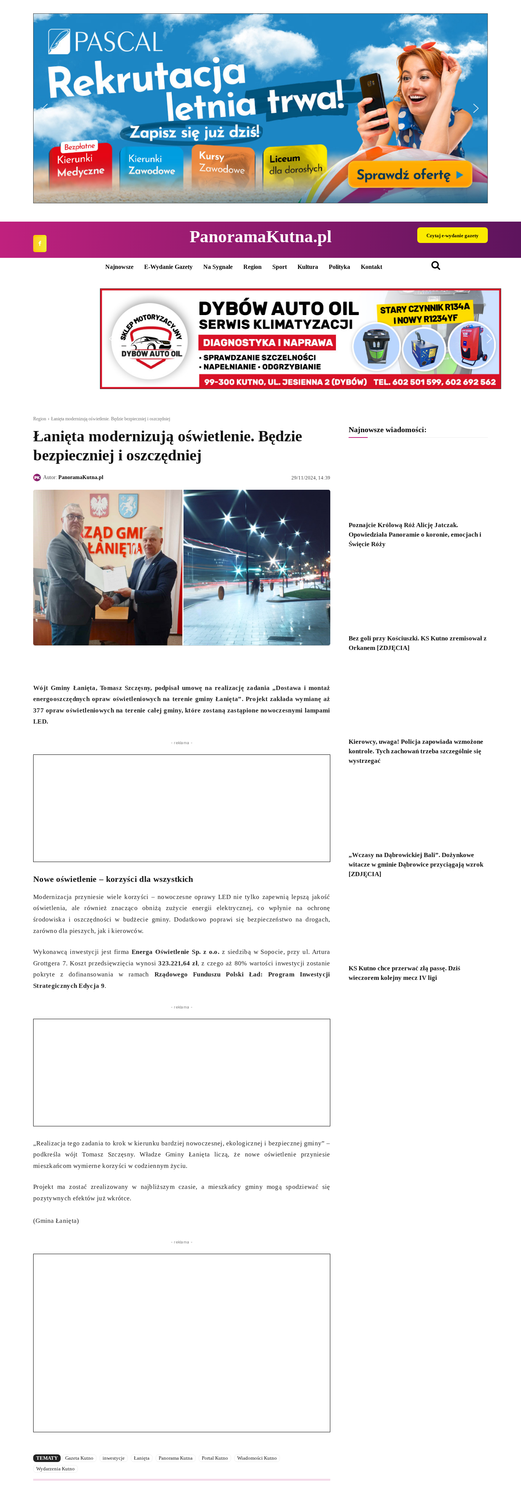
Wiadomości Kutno (257, 1458)
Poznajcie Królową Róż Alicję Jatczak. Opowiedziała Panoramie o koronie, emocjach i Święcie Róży (415, 534)
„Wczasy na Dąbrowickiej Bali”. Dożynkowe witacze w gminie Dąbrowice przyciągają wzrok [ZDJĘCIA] (416, 864)
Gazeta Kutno (79, 1458)
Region (39, 418)
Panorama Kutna (176, 1458)
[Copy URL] (111, 663)
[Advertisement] (182, 808)
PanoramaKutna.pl (80, 477)
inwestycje (114, 1458)
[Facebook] (40, 243)
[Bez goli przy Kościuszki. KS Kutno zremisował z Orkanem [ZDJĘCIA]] (418, 594)
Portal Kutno (215, 1458)
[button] (260, 108)
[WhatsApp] (76, 663)
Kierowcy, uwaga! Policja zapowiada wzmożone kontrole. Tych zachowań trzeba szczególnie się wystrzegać (416, 751)
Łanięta (142, 1458)
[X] (58, 663)
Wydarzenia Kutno (55, 1469)
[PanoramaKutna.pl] (38, 477)
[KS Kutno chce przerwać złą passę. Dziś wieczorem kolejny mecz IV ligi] (418, 924)
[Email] (93, 663)
